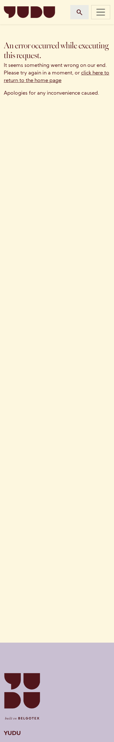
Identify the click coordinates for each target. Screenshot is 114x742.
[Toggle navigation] (100, 12)
